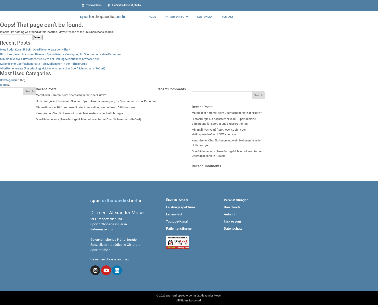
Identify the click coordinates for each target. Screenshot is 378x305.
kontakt (227, 16)
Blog (3, 84)
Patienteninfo (174, 16)
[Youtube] (106, 270)
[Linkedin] (117, 270)
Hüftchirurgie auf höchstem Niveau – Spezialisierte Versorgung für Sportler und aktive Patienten (60, 54)
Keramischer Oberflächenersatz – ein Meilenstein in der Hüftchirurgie (43, 63)
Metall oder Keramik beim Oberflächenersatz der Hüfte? (35, 49)
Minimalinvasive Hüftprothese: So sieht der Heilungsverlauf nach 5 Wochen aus (49, 59)
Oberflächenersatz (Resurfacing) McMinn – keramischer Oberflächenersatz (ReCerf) (52, 68)
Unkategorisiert (9, 80)
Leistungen (204, 16)
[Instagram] (95, 270)
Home (152, 16)
